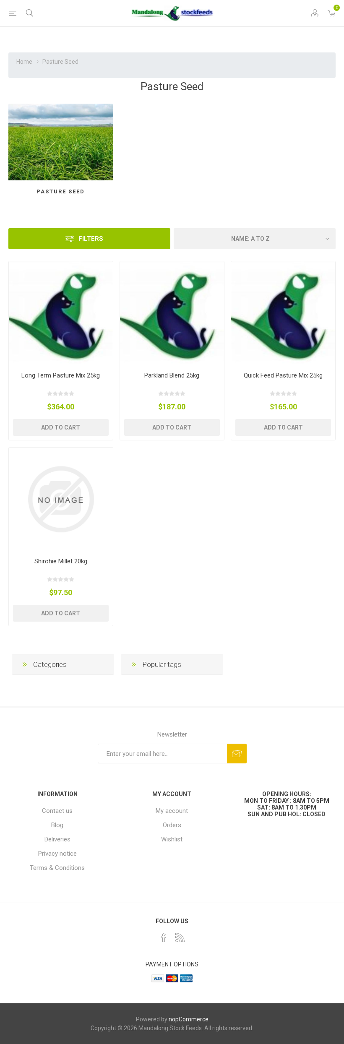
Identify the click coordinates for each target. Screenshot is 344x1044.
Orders (172, 825)
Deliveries (57, 839)
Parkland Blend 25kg (171, 375)
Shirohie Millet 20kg (60, 561)
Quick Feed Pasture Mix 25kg (283, 375)
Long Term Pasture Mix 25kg (60, 375)
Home (24, 61)
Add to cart (60, 427)
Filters (90, 238)
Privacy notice (57, 853)
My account (172, 811)
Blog (57, 825)
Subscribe (237, 753)
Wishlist (171, 839)
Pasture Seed (60, 191)
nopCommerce (188, 1019)
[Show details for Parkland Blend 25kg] (172, 313)
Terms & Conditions (57, 868)
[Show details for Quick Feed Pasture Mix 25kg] (283, 313)
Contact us (57, 811)
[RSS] (180, 937)
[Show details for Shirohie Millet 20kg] (61, 500)
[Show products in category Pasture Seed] (60, 142)
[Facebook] (164, 937)
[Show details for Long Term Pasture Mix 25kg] (61, 313)
